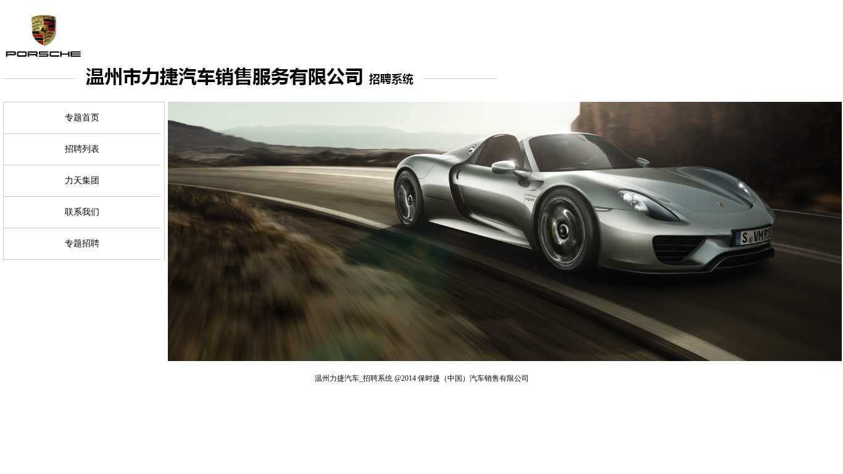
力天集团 (82, 180)
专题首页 (82, 117)
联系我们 (82, 212)
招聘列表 (82, 149)
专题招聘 (82, 243)
